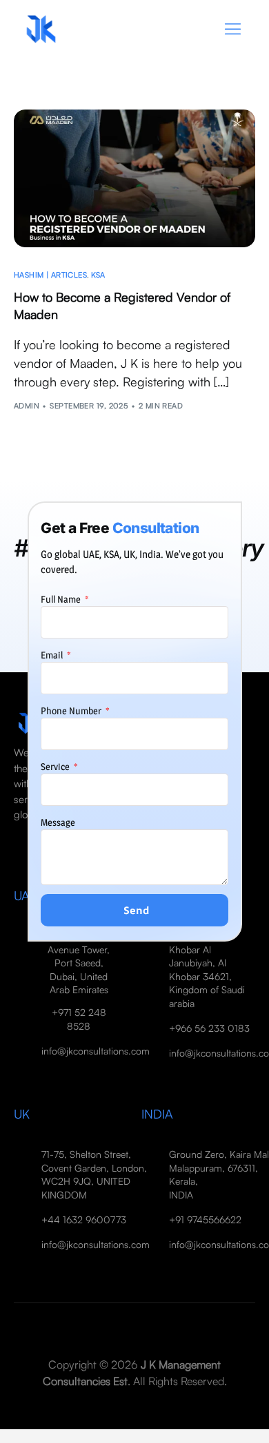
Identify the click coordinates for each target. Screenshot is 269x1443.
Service (56, 766)
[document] (134, 721)
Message (58, 822)
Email (53, 655)
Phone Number (72, 710)
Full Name (62, 599)
